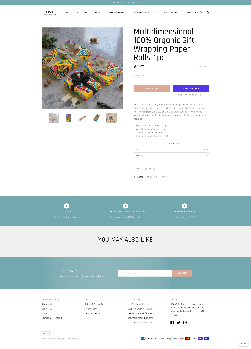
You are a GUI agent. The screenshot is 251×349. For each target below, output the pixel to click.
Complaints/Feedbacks (52, 317)
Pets (156, 13)
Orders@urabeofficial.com (140, 322)
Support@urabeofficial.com (140, 308)
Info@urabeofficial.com (138, 304)
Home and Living (140, 13)
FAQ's (184, 13)
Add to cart (152, 88)
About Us (68, 13)
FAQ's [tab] (164, 177)
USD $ (45, 334)
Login (188, 13)
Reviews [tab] (139, 177)
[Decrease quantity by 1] (136, 80)
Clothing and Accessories (117, 13)
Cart (198, 13)
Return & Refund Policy (96, 304)
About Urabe (48, 304)
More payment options (191, 95)
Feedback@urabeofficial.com (141, 313)
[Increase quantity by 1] (150, 80)
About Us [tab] (152, 177)
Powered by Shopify (72, 339)
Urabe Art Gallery (169, 13)
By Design (81, 13)
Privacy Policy (91, 308)
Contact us (47, 308)
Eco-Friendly (96, 13)
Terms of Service (93, 313)
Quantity (139, 75)
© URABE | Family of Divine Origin (53, 339)
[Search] (208, 13)
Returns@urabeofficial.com (140, 317)
